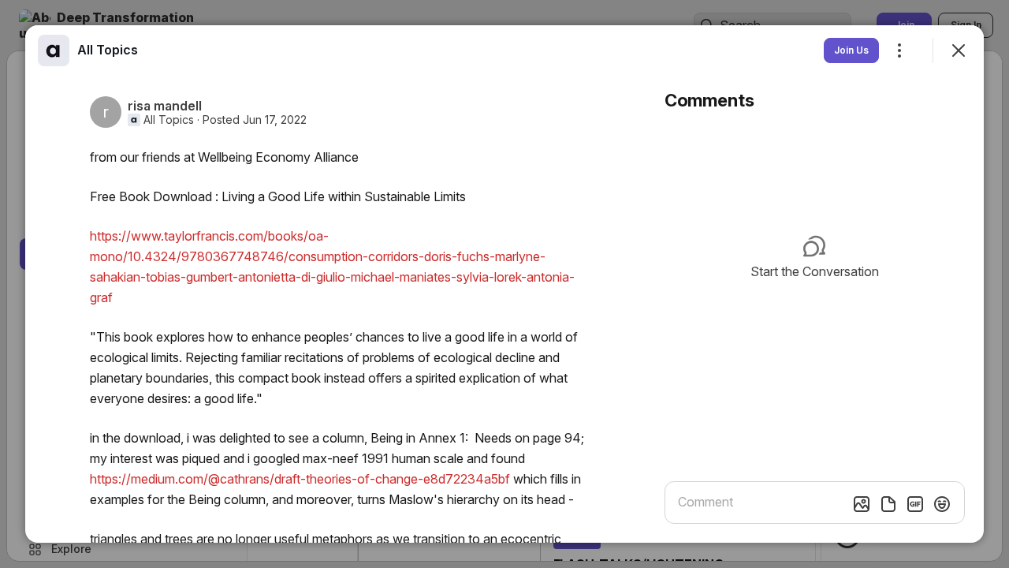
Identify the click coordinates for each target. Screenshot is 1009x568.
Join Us (851, 50)
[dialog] (504, 284)
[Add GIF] (915, 504)
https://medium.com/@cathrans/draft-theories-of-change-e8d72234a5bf (300, 479)
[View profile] (53, 50)
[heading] (107, 49)
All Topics (168, 120)
